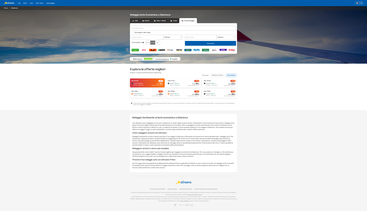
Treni (31, 3)
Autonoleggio (50, 3)
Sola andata (231, 75)
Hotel (25, 3)
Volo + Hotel (39, 3)
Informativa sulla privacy (185, 189)
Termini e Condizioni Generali (157, 189)
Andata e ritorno (217, 75)
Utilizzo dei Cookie (172, 189)
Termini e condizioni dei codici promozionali (205, 189)
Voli (19, 3)
